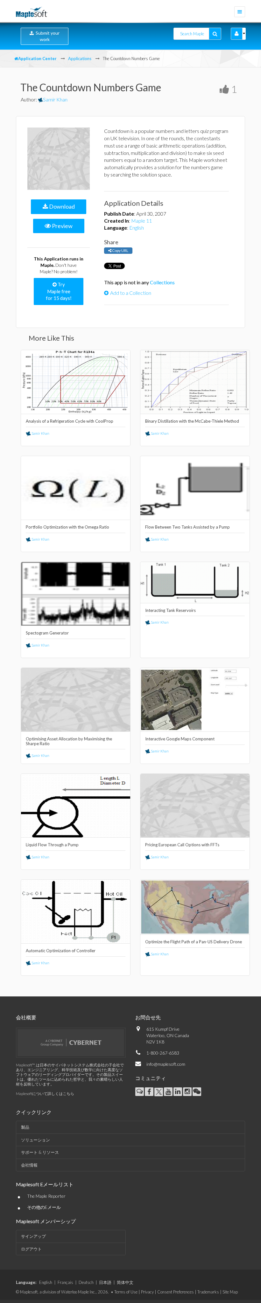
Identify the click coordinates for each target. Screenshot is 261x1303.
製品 (25, 1127)
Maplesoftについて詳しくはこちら (45, 1093)
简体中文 (125, 1282)
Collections (162, 282)
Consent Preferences (175, 1291)
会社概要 (26, 1017)
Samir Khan (55, 99)
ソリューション (35, 1139)
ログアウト (31, 1248)
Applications (79, 58)
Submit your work (47, 36)
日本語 (105, 1282)
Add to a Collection (130, 293)
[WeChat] (197, 1091)
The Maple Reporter (46, 1196)
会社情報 (29, 1165)
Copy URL (119, 250)
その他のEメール (44, 1207)
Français (65, 1282)
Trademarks (208, 1291)
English (136, 228)
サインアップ (33, 1236)
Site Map (230, 1291)
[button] (237, 34)
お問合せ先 (148, 1017)
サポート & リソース (40, 1152)
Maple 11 (141, 221)
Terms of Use (126, 1291)
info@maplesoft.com (165, 1064)
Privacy (147, 1291)
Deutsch (86, 1282)
